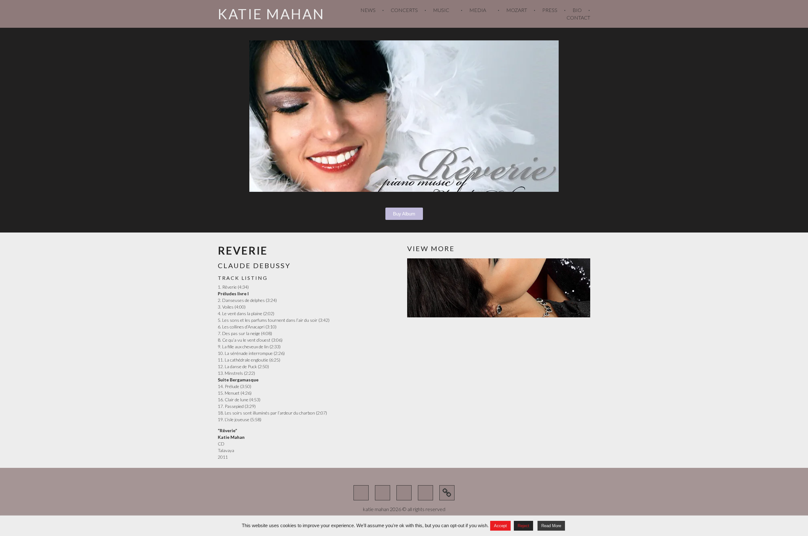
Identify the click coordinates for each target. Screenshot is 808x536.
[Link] (446, 492)
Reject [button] (523, 525)
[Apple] (425, 492)
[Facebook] (382, 492)
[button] (255, 116)
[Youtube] (361, 492)
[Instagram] (404, 492)
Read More (551, 525)
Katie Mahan (271, 14)
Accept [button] (500, 525)
